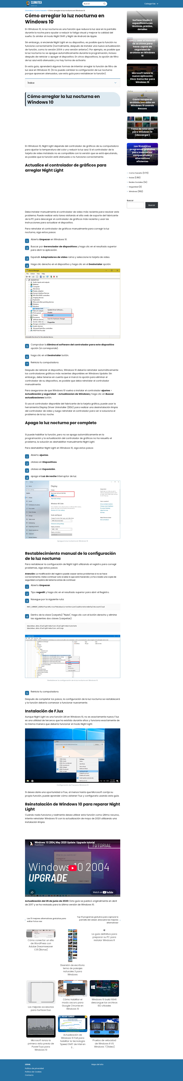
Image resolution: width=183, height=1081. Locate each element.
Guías (131, 177)
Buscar (130, 200)
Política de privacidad (34, 1068)
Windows (133, 191)
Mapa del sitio (97, 1064)
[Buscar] (104, 4)
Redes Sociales (136, 182)
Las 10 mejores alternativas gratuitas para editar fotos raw (46, 920)
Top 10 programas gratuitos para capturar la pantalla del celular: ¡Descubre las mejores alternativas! (97, 920)
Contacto (29, 1075)
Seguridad (133, 186)
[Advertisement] (72, 125)
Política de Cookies (33, 1072)
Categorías (149, 3)
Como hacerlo (135, 173)
